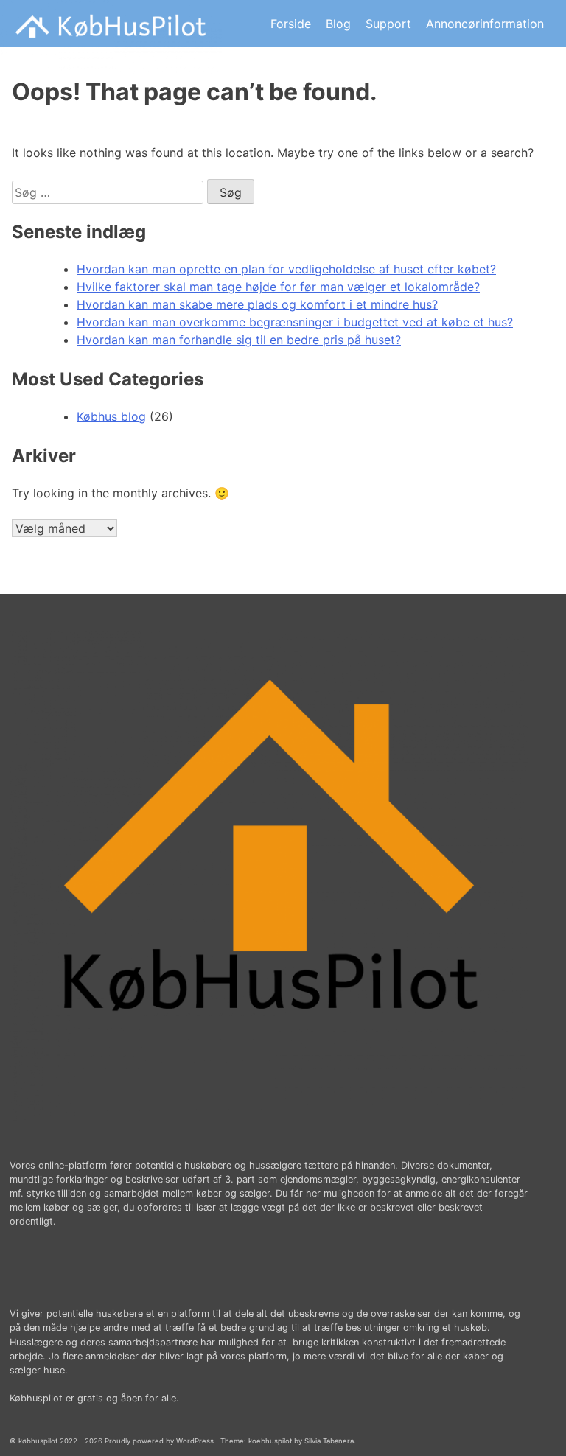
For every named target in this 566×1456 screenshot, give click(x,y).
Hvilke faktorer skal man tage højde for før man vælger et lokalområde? (278, 286)
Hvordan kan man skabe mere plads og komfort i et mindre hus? (257, 304)
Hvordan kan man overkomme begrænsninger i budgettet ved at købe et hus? (295, 322)
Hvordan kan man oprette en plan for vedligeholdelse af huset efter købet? (286, 269)
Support (388, 23)
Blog (338, 23)
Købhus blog (111, 416)
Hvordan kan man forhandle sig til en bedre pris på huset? (239, 339)
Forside (290, 23)
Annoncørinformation (485, 23)
